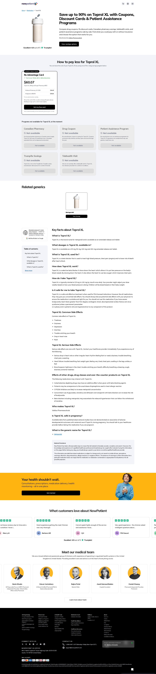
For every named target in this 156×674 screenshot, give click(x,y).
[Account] (128, 4)
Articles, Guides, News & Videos (92, 617)
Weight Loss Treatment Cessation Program (43, 621)
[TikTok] (37, 644)
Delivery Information (108, 634)
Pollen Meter (57, 624)
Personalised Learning (76, 631)
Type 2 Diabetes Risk (59, 628)
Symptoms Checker (59, 616)
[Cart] (123, 4)
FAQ (105, 622)
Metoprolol (58, 434)
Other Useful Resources (76, 635)
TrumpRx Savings (26, 629)
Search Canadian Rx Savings (28, 627)
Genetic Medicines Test (43, 626)
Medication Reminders (76, 616)
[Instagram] (26, 644)
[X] (22, 644)
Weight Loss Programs (43, 618)
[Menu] (132, 4)
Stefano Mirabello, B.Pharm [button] (36, 233)
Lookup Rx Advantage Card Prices (28, 624)
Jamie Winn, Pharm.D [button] (36, 231)
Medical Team (107, 620)
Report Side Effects (75, 625)
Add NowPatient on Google (35, 238)
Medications (30, 10)
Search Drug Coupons (27, 618)
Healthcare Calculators (76, 633)
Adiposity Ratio (58, 630)
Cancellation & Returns (109, 636)
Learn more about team (78, 600)
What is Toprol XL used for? (35, 267)
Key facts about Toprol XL (33, 253)
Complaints (106, 624)
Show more (28, 270)
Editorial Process (107, 628)
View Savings (76, 216)
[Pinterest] (33, 644)
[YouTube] (40, 644)
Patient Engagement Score (60, 620)
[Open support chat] (132, 669)
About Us (106, 616)
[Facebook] (29, 644)
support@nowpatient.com (74, 648)
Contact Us (106, 632)
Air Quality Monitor (59, 622)
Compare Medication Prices (28, 616)
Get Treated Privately (42, 616)
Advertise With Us (108, 626)
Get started (51, 493)
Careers (105, 618)
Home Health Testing (43, 624)
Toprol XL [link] (38, 10)
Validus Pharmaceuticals (75, 38)
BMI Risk (56, 626)
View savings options (69, 44)
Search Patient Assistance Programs (27, 621)
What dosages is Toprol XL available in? (35, 262)
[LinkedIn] (44, 644)
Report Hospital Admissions (77, 623)
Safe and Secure (107, 630)
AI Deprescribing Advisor (60, 618)
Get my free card (39, 107)
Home (23, 10)
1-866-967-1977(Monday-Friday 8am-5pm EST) (81, 644)
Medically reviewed (34, 230)
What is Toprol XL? (32, 257)
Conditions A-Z (90, 620)
